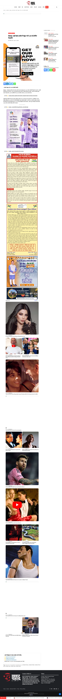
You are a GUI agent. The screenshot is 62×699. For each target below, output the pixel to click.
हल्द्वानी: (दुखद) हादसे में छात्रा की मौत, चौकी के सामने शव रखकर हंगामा (47, 697)
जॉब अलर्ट (13, 33)
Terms (18, 688)
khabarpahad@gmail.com (49, 681)
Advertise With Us (13, 688)
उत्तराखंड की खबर (25, 664)
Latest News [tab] (47, 30)
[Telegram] (10, 84)
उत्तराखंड (10, 33)
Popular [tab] (53, 30)
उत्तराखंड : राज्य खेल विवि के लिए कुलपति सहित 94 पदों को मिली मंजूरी (23, 697)
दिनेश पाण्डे (11, 40)
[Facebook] (4, 84)
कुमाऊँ (52, 39)
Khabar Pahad (32, 692)
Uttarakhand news (19, 664)
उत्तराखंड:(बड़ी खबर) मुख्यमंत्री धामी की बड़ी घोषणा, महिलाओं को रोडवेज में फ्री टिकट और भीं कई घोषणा (53, 41)
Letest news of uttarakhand (10, 664)
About (4, 688)
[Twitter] (12, 84)
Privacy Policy (22, 688)
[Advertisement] (22, 645)
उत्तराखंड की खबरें (31, 664)
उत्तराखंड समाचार (18, 666)
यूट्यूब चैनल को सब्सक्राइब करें (11, 659)
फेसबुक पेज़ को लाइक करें (10, 658)
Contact (7, 688)
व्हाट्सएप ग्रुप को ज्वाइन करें (10, 656)
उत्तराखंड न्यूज (7, 666)
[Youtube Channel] (54, 70)
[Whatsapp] (15, 84)
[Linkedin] (7, 84)
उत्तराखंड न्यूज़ (12, 666)
